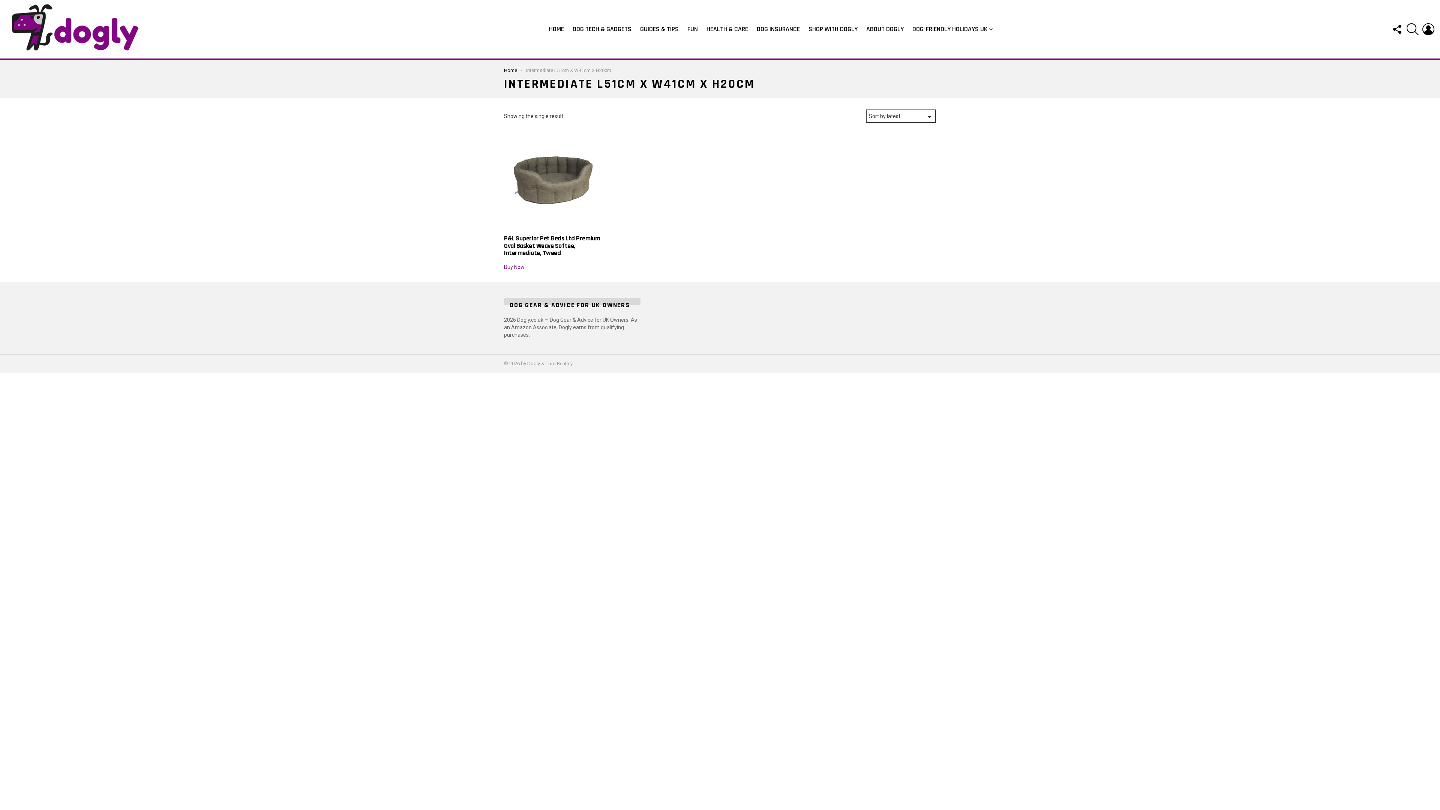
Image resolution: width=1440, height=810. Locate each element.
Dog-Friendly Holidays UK (950, 29)
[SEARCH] (1413, 29)
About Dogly (885, 29)
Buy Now (514, 267)
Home (556, 29)
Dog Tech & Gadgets (602, 29)
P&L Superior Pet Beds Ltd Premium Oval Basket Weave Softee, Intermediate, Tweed (552, 245)
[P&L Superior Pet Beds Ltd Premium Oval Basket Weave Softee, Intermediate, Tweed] (554, 181)
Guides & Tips (659, 29)
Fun (692, 29)
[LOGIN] (1428, 29)
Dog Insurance (778, 29)
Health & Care (727, 29)
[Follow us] (1397, 29)
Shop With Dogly (833, 29)
